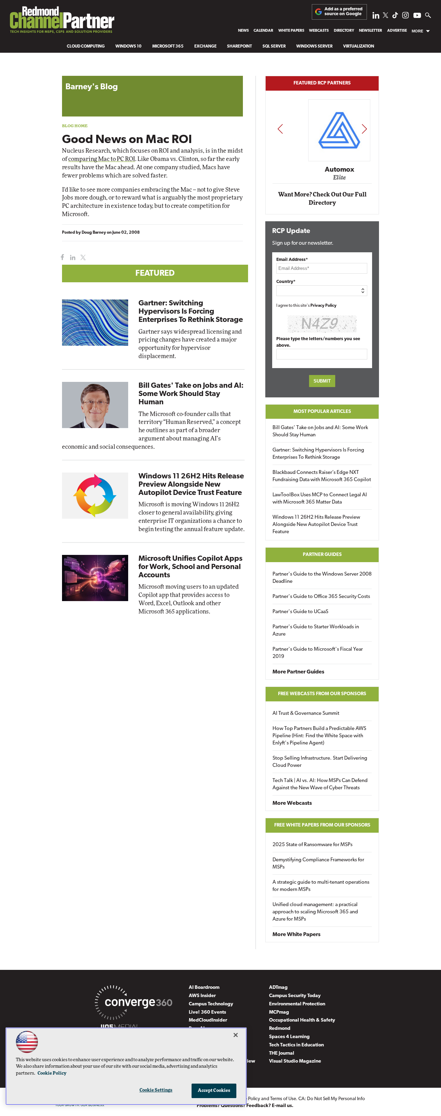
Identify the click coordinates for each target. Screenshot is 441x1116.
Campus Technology (211, 1004)
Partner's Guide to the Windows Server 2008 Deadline (322, 578)
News (243, 31)
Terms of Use (283, 1099)
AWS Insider (202, 995)
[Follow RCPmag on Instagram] (405, 17)
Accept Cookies (214, 1090)
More (417, 31)
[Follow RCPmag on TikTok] (395, 17)
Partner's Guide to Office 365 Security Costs (321, 596)
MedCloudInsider (208, 1020)
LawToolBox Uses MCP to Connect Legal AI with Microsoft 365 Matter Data (320, 499)
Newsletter (370, 31)
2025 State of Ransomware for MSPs (312, 845)
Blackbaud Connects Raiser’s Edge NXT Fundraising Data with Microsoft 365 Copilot (322, 476)
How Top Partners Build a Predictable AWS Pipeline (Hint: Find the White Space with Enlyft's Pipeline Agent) (319, 736)
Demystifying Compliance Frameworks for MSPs (318, 864)
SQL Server (274, 46)
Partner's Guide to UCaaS (300, 612)
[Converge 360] (133, 1004)
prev (280, 128)
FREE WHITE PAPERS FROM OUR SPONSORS (322, 825)
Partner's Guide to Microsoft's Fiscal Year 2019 (318, 653)
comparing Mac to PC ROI (101, 159)
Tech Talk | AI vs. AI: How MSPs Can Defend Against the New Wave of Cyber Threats (320, 784)
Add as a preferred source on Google (343, 11)
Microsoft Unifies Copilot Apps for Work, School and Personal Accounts (191, 567)
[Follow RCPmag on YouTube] (417, 16)
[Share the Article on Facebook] (61, 257)
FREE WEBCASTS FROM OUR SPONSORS (322, 694)
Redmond (279, 1028)
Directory (344, 31)
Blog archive (78, 72)
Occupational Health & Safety (302, 1020)
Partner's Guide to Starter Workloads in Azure (316, 631)
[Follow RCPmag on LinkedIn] (375, 17)
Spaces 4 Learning (289, 1036)
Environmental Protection (297, 1004)
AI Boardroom (204, 987)
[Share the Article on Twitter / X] (82, 257)
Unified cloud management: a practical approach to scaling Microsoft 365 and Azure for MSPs (315, 912)
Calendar (263, 31)
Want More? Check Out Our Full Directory (322, 199)
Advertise (397, 31)
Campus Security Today (295, 995)
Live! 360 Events (207, 1012)
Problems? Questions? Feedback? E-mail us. (245, 1105)
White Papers (291, 31)
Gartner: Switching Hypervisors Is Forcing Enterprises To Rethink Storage (191, 312)
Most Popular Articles (322, 411)
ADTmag (278, 987)
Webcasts (319, 31)
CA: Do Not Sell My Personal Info (331, 1099)
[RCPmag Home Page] (62, 21)
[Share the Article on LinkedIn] (71, 257)
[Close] (235, 1035)
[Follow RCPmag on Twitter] (385, 16)
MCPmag (279, 1012)
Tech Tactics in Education (296, 1045)
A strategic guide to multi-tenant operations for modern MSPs (321, 886)
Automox (322, 169)
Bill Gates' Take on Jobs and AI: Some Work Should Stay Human (191, 394)
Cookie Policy (52, 1073)
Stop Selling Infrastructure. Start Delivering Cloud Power (320, 762)
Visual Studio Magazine (295, 1061)
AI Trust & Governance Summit (306, 713)
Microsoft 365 (168, 46)
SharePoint (239, 46)
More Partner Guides (298, 672)
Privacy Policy (323, 306)
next (364, 128)
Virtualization (358, 46)
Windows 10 (128, 46)
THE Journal (281, 1053)
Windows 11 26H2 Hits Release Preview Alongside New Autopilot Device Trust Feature (191, 485)
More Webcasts (292, 803)
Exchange (205, 46)
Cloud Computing (86, 46)
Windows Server (314, 46)
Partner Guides (322, 554)
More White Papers (296, 934)
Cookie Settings (156, 1090)
